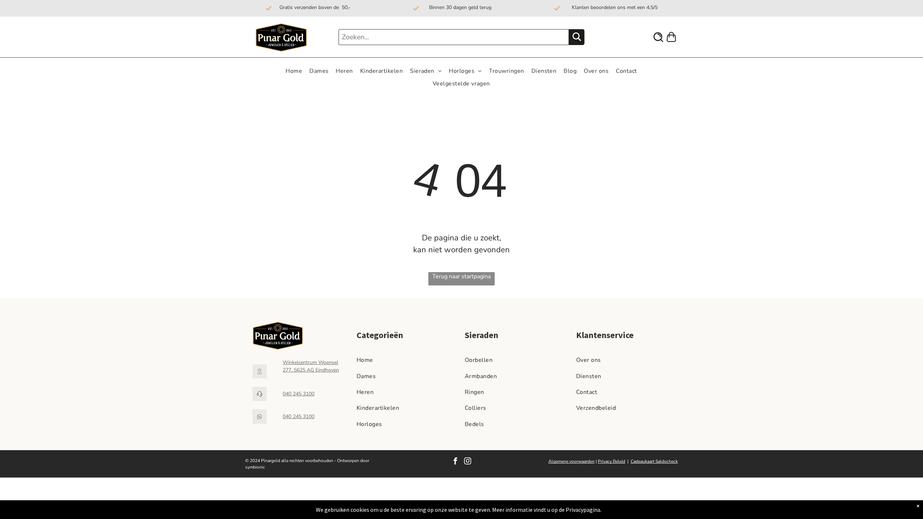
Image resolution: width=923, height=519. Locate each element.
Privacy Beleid (611, 461)
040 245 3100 (298, 393)
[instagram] (467, 462)
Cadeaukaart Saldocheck (654, 461)
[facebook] (455, 462)
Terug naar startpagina (461, 276)
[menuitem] (294, 71)
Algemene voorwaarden (571, 461)
